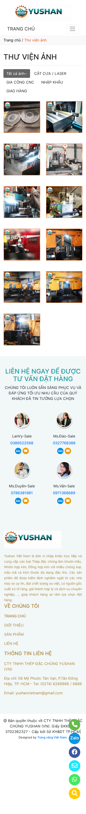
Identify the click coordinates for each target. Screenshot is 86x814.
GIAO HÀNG (16, 91)
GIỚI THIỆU (14, 625)
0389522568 (21, 443)
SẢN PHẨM (14, 634)
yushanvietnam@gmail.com (39, 693)
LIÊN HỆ (11, 643)
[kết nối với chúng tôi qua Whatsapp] (71, 780)
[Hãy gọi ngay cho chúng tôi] (71, 725)
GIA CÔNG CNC (20, 82)
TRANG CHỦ (21, 29)
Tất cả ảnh (15, 73)
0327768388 (64, 443)
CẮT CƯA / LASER (50, 73)
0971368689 (64, 493)
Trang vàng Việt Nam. (52, 737)
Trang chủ (12, 40)
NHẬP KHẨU (52, 82)
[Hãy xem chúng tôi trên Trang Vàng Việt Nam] (71, 793)
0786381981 (22, 493)
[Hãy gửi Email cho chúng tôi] (71, 766)
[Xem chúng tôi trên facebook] (71, 752)
